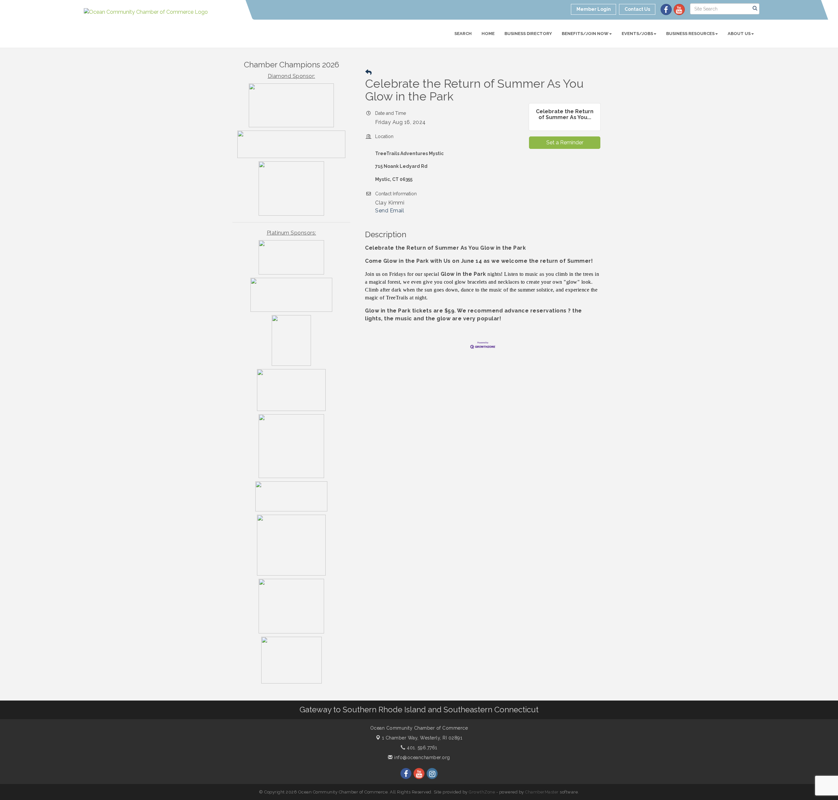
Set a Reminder (564, 142)
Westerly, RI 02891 (422, 737)
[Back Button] (368, 72)
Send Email (389, 210)
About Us (739, 33)
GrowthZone (482, 792)
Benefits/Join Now (585, 33)
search (463, 33)
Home (488, 33)
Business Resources (690, 33)
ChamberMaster (542, 792)
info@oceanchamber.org (421, 757)
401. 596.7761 (421, 747)
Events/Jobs (637, 33)
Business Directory (528, 33)
